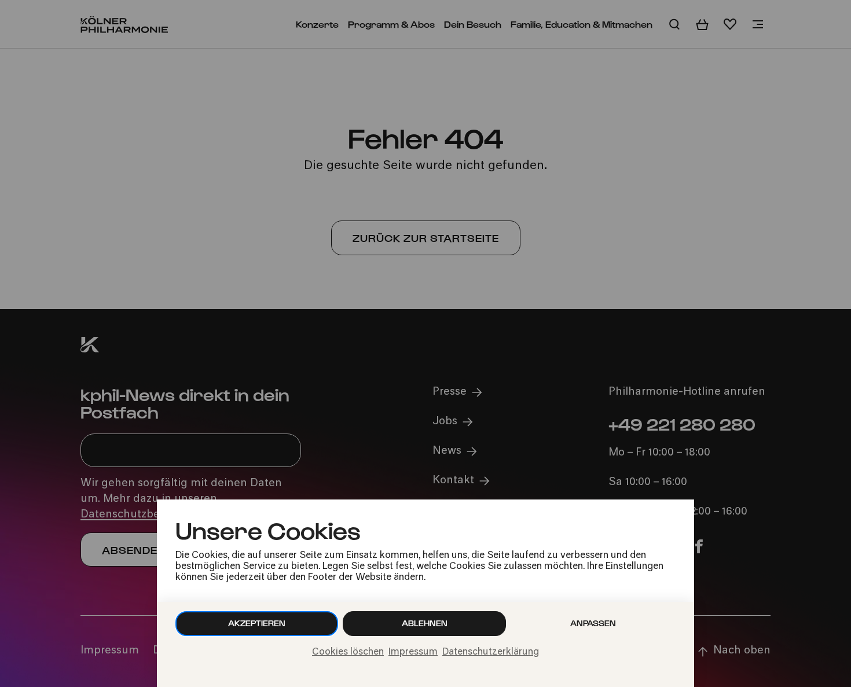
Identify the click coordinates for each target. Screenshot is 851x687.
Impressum (413, 652)
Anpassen (593, 623)
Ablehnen (424, 623)
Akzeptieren (256, 623)
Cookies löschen (348, 652)
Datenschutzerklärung (490, 652)
